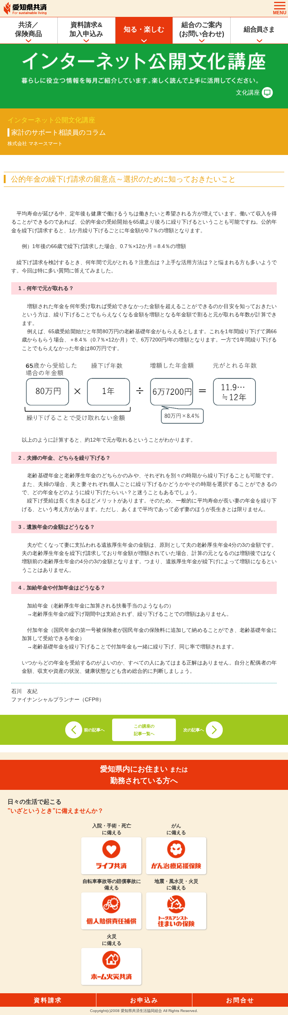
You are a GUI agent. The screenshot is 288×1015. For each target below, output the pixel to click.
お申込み (144, 1000)
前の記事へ (94, 730)
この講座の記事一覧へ (144, 730)
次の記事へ (193, 730)
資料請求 (48, 1000)
